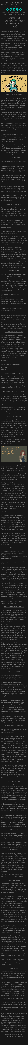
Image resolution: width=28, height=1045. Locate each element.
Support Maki (21, 14)
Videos (10, 14)
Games (17, 12)
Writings (23, 12)
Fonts (15, 14)
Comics (5, 14)
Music (7, 12)
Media (12, 12)
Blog (3, 12)
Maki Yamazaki (14, 2)
